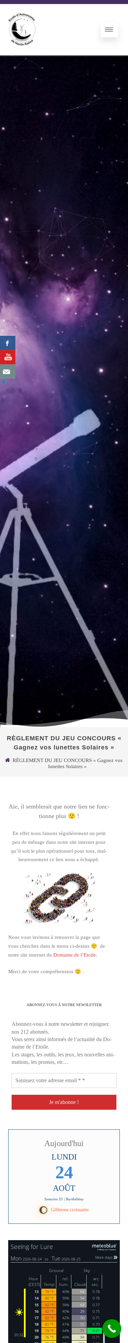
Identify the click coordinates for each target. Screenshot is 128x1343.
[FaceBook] (7, 343)
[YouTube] (7, 357)
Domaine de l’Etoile (74, 955)
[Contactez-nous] (7, 371)
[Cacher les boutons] (3, 383)
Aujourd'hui (64, 1143)
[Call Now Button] (111, 1328)
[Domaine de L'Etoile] (22, 52)
